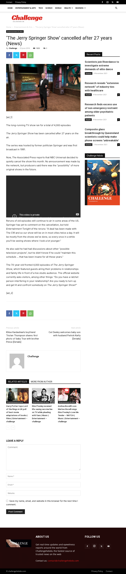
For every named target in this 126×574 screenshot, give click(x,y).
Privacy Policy (20, 2)
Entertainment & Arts (25, 8)
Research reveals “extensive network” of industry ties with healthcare (102, 87)
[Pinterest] (23, 55)
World (58, 8)
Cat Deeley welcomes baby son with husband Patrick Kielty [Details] (65, 335)
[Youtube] (117, 2)
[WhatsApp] (30, 55)
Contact (9, 2)
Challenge (13, 48)
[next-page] (13, 428)
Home (10, 8)
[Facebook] (102, 2)
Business (79, 8)
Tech (41, 8)
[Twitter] (112, 2)
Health (67, 8)
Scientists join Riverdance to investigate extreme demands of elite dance (102, 65)
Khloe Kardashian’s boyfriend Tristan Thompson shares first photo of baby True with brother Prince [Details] (22, 337)
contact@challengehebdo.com (63, 560)
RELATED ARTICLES (17, 381)
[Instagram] (107, 2)
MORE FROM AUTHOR (41, 381)
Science (48, 8)
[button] (116, 8)
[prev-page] (8, 428)
